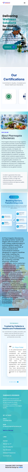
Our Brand (7, 450)
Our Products (8, 447)
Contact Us (7, 47)
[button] (24, 2)
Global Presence (9, 453)
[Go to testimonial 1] (10, 382)
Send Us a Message (8, 430)
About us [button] (6, 444)
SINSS (21, 467)
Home (5, 441)
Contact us (7, 456)
